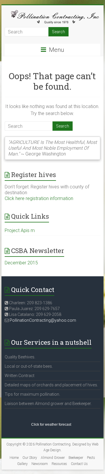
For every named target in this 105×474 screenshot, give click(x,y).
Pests (91, 458)
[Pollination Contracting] (52, 12)
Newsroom (40, 464)
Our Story (29, 458)
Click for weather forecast (51, 424)
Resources (59, 464)
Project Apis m (20, 230)
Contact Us (79, 464)
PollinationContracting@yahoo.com (43, 320)
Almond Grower (53, 458)
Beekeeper (76, 458)
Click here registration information (39, 198)
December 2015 (21, 263)
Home (14, 458)
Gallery (22, 464)
